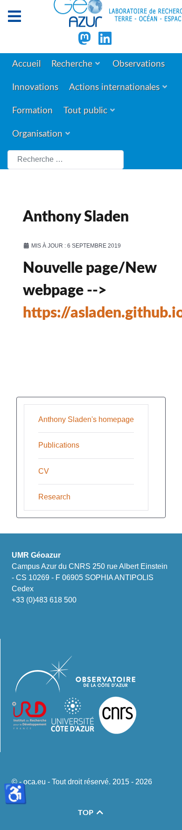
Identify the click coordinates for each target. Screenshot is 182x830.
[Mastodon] (85, 41)
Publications (58, 445)
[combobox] (65, 159)
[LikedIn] (105, 41)
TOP (86, 812)
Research (54, 497)
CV (43, 471)
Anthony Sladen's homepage (86, 419)
